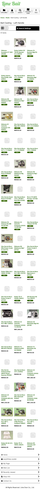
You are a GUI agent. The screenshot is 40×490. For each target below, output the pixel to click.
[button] (20, 11)
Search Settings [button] (25, 28)
